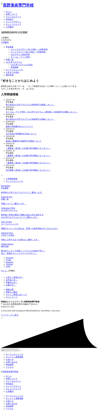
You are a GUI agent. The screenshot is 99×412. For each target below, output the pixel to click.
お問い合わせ (11, 362)
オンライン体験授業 (14, 357)
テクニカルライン (13, 17)
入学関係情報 (11, 179)
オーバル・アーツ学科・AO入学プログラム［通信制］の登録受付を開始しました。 (42, 112)
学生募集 (10, 47)
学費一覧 (10, 60)
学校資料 (10, 365)
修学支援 (10, 75)
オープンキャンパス (14, 70)
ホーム (9, 12)
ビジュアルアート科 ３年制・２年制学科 (28, 52)
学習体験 (14, 67)
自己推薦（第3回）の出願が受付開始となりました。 (28, 170)
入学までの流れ (12, 72)
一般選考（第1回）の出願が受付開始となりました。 (28, 163)
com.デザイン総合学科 (20, 55)
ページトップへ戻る (9, 315)
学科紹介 (10, 19)
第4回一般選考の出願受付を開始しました (24, 141)
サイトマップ (11, 297)
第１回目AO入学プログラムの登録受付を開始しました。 (30, 119)
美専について (11, 14)
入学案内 (10, 27)
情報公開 (10, 289)
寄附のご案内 (11, 292)
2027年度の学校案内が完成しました (21, 134)
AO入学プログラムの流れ (22, 65)
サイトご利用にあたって (16, 295)
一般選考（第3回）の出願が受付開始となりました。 (28, 148)
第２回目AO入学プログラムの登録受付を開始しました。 (30, 105)
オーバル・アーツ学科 (20, 57)
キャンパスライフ (13, 24)
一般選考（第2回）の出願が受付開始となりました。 (28, 156)
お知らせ (10, 359)
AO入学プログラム (14, 62)
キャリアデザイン (13, 22)
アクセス (10, 367)
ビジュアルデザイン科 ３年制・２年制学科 (29, 49)
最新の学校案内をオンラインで (19, 126)
